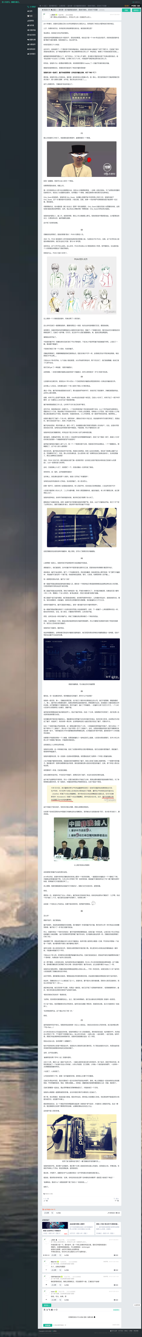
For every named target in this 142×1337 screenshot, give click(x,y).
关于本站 (120, 1331)
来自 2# (46, 1255)
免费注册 (90, 1317)
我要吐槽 (32, 39)
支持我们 (32, 54)
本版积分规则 (115, 1325)
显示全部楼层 (69, 15)
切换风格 (32, 30)
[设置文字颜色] (47, 1310)
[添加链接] (50, 1310)
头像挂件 (32, 44)
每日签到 (32, 35)
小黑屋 (130, 1331)
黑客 (54, 38)
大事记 (126, 1331)
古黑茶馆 (62, 6)
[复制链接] (101, 10)
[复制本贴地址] (46, 1270)
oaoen (53, 1291)
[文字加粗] (45, 1310)
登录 (85, 1317)
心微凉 (53, 15)
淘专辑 (31, 25)
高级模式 (116, 1310)
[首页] (40, 6)
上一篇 (46, 1201)
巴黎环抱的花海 (55, 1277)
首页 (30, 11)
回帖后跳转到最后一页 (60, 1325)
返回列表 (137, 1305)
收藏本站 (137, 2)
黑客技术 (51, 248)
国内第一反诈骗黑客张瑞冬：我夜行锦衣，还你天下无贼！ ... (88, 6)
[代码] (54, 1310)
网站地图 (136, 1331)
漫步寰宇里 (53, 6)
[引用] (52, 1310)
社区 (31, 16)
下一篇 (117, 1201)
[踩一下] (52, 1212)
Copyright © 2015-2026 (48, 1331)
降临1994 (54, 1262)
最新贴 (31, 20)
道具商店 (32, 49)
